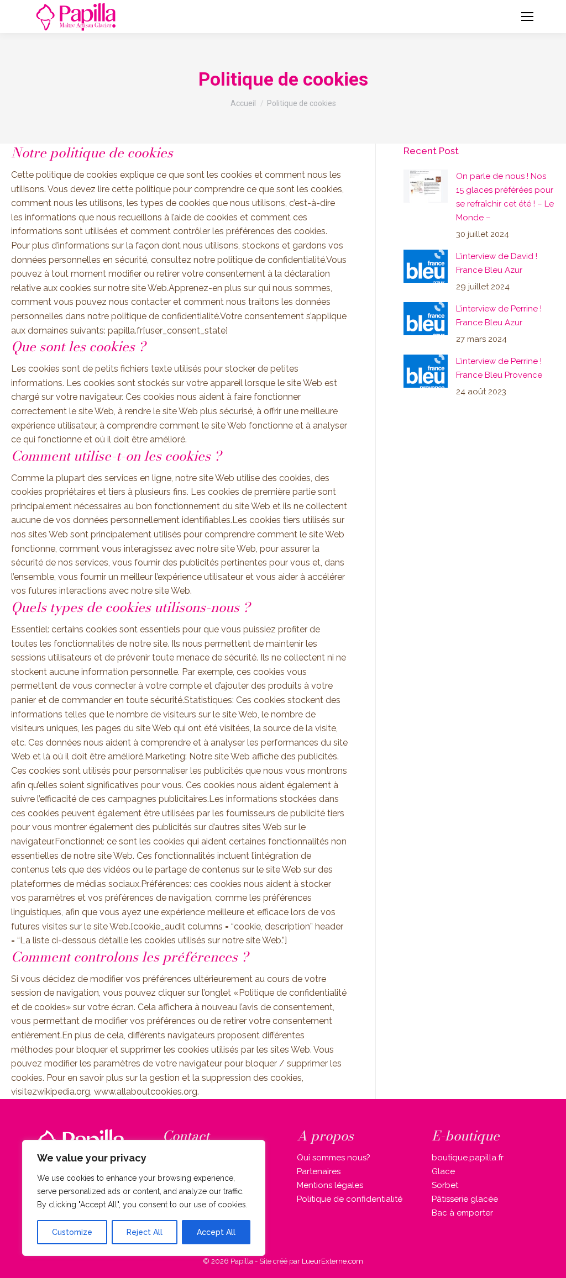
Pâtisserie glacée (465, 1199)
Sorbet (445, 1185)
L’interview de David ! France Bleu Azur (496, 263)
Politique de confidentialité (349, 1199)
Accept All (216, 1232)
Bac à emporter (462, 1213)
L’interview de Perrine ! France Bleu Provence (499, 368)
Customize (72, 1232)
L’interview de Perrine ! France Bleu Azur (499, 316)
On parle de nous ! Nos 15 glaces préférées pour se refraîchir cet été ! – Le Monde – (505, 197)
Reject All (145, 1232)
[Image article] (425, 186)
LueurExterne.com (332, 1261)
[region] (143, 1198)
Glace (443, 1171)
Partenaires (318, 1171)
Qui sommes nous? (333, 1158)
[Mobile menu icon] (527, 17)
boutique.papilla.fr (468, 1158)
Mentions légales (330, 1185)
